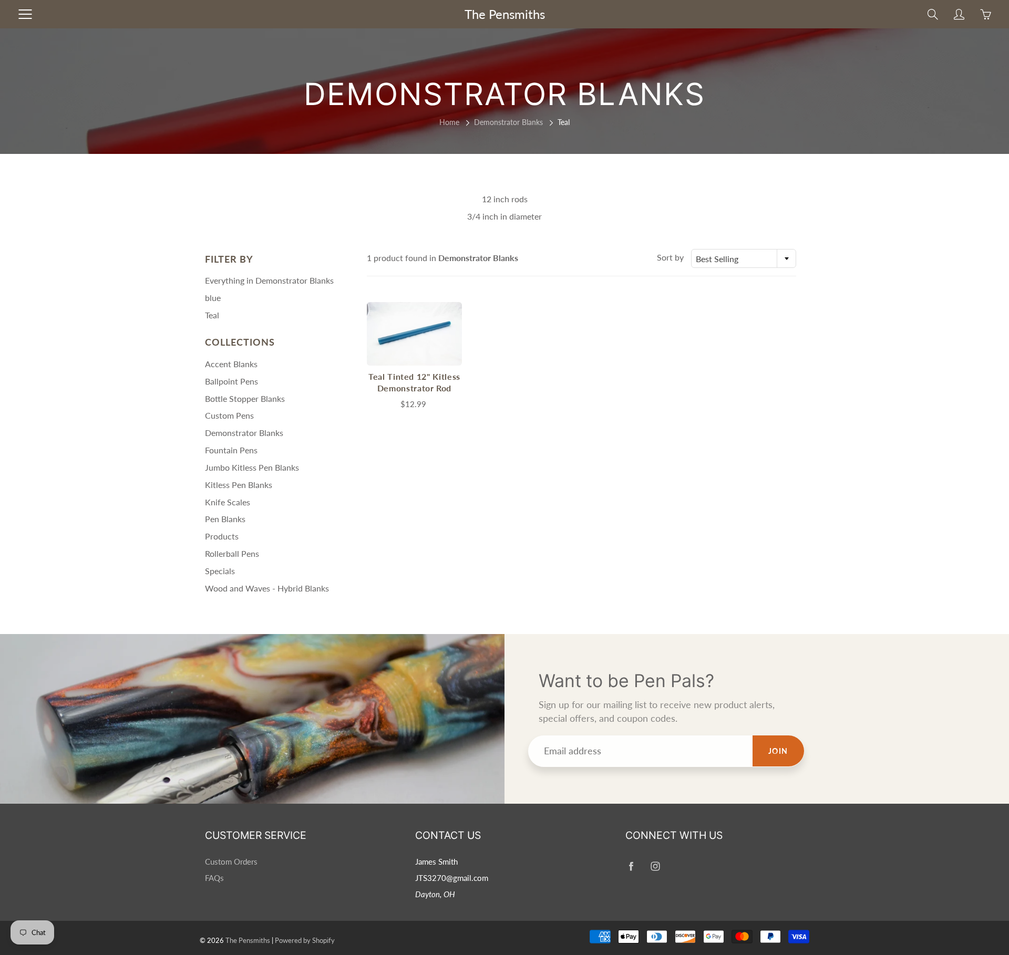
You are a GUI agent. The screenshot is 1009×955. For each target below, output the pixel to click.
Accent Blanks (231, 364)
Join (778, 750)
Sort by (670, 257)
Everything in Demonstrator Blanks (269, 280)
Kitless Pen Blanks (238, 485)
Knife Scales (227, 502)
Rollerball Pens (232, 553)
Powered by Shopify (305, 940)
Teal (212, 315)
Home (449, 122)
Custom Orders (231, 861)
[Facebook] (631, 866)
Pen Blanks (225, 519)
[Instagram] (655, 866)
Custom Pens (229, 415)
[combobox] (743, 258)
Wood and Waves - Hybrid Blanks (267, 588)
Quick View (414, 333)
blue (213, 298)
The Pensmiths (505, 14)
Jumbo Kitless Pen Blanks (252, 467)
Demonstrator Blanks (508, 122)
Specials (220, 571)
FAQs (214, 878)
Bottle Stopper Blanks (245, 398)
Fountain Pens (231, 450)
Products (222, 536)
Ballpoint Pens (231, 381)
